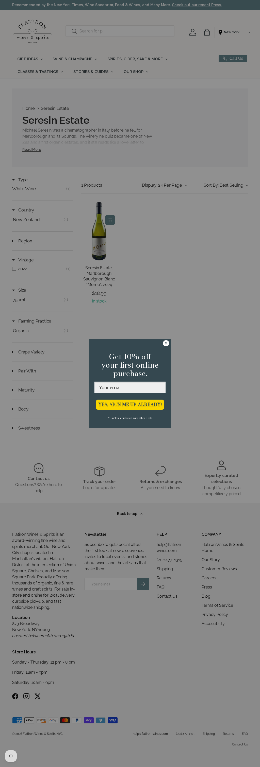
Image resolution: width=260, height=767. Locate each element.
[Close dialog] (166, 343)
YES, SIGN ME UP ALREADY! (130, 404)
